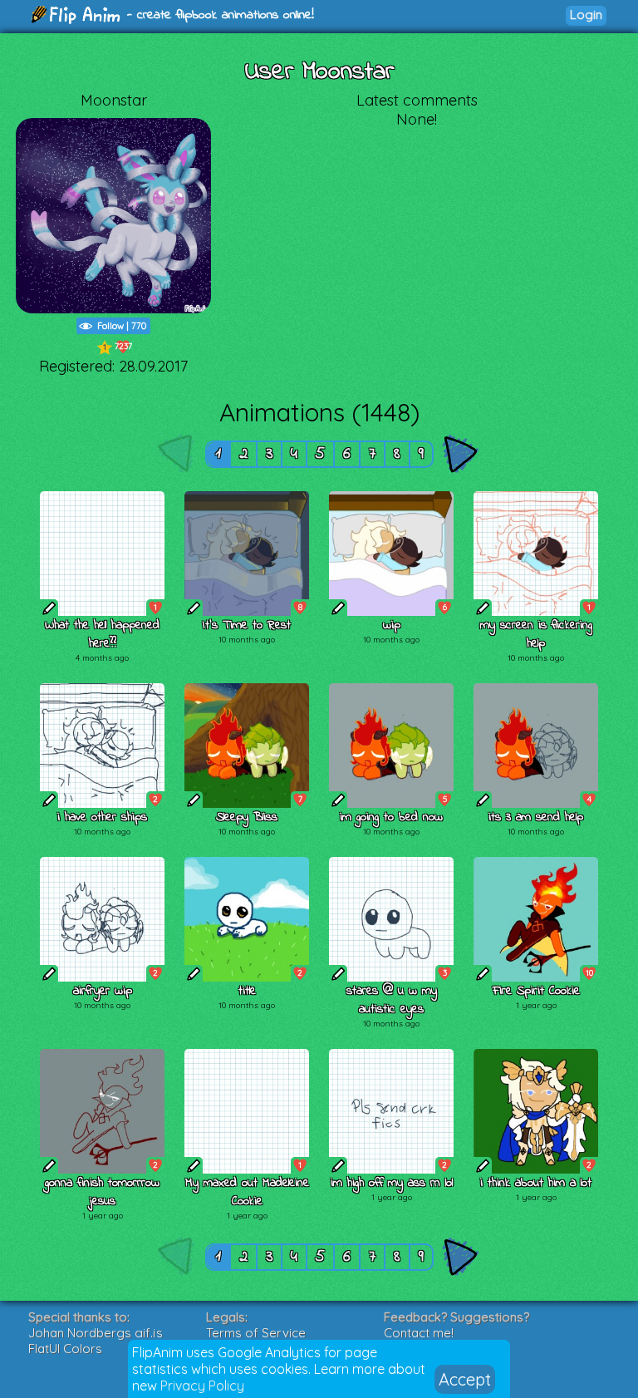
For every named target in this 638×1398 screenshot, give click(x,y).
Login (586, 14)
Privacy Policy (202, 1385)
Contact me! (419, 1333)
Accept (465, 1379)
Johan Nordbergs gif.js (95, 1333)
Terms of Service (256, 1333)
